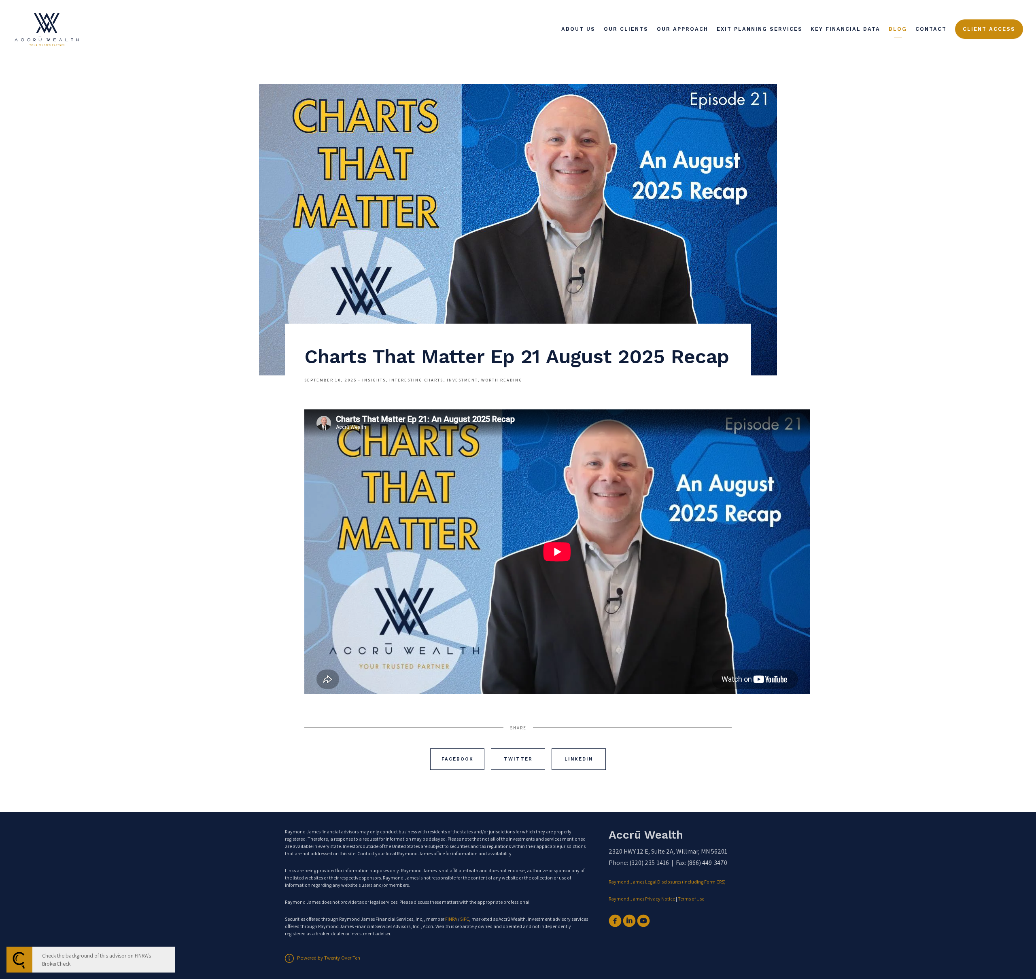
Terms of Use (691, 899)
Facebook (457, 759)
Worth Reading (501, 380)
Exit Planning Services (759, 29)
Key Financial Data (845, 29)
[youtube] (643, 920)
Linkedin (579, 759)
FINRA (451, 919)
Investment (462, 380)
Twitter (518, 759)
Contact (931, 29)
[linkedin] (629, 920)
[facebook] (615, 920)
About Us (578, 29)
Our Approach (682, 29)
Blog (898, 29)
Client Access (989, 29)
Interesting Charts (416, 380)
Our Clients (626, 29)
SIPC (464, 919)
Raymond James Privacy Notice (642, 899)
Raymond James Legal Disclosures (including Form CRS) (667, 882)
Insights (374, 380)
